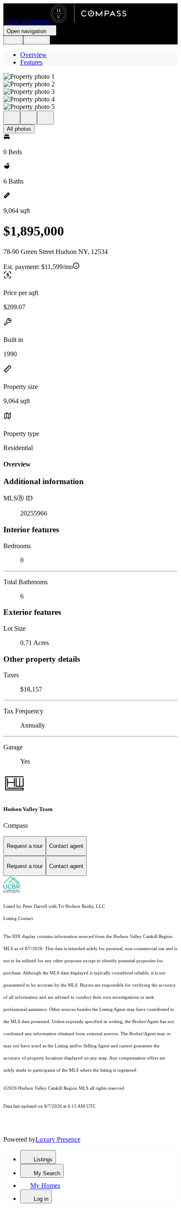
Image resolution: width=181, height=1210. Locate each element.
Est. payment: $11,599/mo (38, 266)
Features (31, 62)
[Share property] (45, 117)
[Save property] (28, 117)
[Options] (11, 117)
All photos (19, 129)
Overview (33, 54)
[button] (90, 76)
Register (37, 40)
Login (13, 40)
